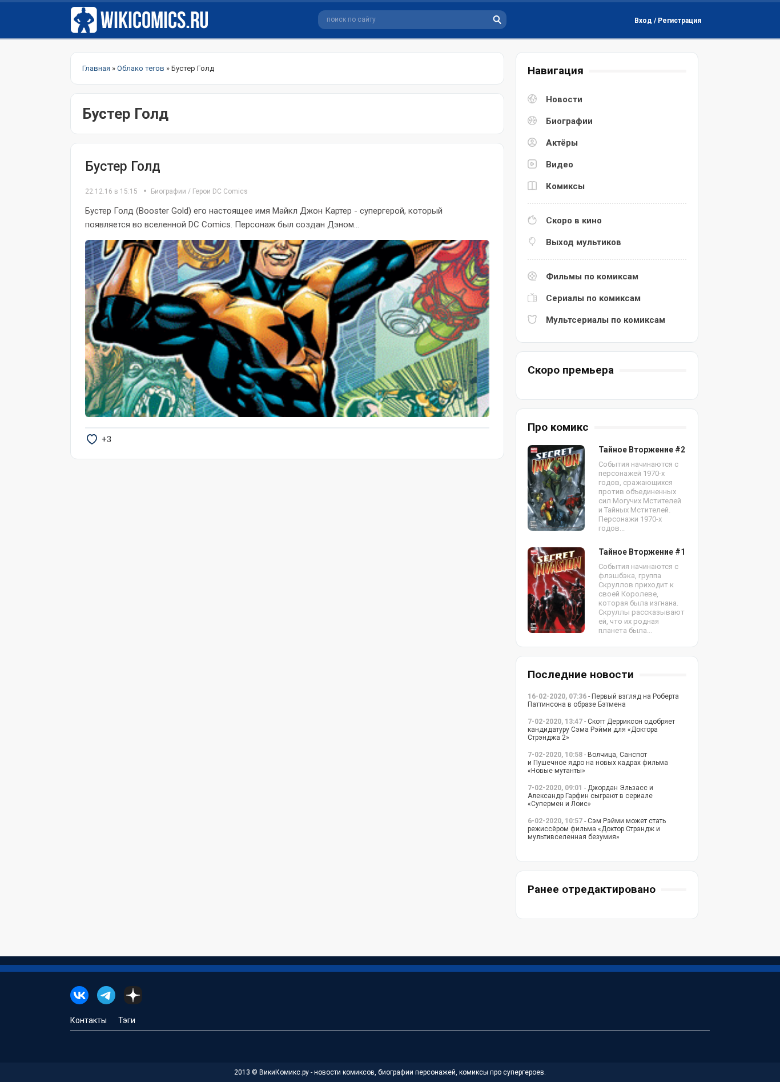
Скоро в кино (574, 220)
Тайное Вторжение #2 (641, 449)
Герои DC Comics (220, 191)
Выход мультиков (583, 242)
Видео (559, 164)
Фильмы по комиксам (592, 276)
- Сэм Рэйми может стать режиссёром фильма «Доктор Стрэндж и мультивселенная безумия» (597, 829)
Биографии (168, 191)
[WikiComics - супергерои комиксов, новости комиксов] (141, 20)
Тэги (126, 1020)
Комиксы (565, 186)
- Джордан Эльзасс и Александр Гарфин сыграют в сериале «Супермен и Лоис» (590, 796)
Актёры (562, 143)
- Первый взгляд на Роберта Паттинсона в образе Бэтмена (603, 700)
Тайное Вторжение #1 (641, 551)
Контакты (88, 1020)
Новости (564, 99)
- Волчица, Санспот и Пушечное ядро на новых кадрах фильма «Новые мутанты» (598, 763)
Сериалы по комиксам (593, 298)
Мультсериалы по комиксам (605, 320)
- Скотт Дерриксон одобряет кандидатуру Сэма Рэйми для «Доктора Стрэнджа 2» (601, 730)
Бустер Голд (122, 166)
